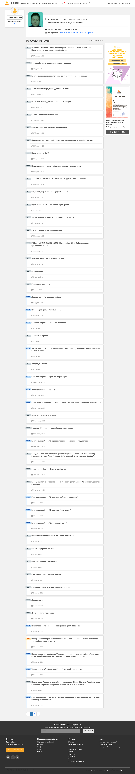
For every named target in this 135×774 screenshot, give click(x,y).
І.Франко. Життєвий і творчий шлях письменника (52, 428)
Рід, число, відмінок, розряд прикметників (49, 192)
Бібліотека (31, 3)
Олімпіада (77, 3)
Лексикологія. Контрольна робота (46, 297)
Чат (63, 3)
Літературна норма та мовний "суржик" (48, 258)
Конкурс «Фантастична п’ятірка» (111, 747)
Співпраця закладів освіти (15, 744)
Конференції (41, 747)
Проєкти (71, 751)
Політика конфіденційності (120, 770)
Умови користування (105, 770)
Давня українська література (43, 389)
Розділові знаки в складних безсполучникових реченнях (55, 63)
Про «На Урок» (11, 742)
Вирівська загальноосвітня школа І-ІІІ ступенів (75, 33)
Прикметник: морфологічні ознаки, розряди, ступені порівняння (58, 166)
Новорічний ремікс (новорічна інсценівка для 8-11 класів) (55, 626)
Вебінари (40, 744)
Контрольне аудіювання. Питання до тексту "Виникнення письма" (59, 76)
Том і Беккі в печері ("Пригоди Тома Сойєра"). (50, 89)
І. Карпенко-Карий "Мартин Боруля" (46, 574)
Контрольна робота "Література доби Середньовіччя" (54, 497)
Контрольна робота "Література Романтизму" (51, 510)
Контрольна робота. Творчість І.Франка (48, 323)
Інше (84, 3)
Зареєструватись (15, 17)
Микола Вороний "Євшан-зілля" (44, 561)
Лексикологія (37, 600)
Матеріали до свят (106, 744)
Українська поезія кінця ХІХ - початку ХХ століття (52, 217)
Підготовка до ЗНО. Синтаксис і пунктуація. (50, 205)
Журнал (23, 3)
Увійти (15, 23)
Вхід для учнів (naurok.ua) (108, 742)
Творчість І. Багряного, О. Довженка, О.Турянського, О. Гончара (58, 179)
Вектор (39, 751)
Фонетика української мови (43, 549)
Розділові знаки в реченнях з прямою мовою (50, 587)
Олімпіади (71, 756)
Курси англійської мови (76, 761)
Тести (38, 3)
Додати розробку (118, 132)
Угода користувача (92, 770)
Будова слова (37, 271)
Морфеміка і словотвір (41, 284)
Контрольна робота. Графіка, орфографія (49, 377)
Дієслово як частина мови (42, 613)
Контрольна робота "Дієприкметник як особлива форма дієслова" (60, 441)
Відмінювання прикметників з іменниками (49, 127)
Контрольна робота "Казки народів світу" (49, 523)
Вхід (119, 3)
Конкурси (70, 3)
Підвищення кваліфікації (50, 3)
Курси (39, 749)
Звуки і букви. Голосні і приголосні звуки (48, 469)
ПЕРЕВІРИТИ (88, 731)
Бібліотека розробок (75, 744)
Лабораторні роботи (75, 749)
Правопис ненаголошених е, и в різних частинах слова (54, 536)
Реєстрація (126, 3)
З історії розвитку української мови (46, 230)
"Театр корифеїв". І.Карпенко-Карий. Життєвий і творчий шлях (57, 669)
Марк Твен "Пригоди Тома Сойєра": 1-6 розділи (51, 102)
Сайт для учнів (112, 3)
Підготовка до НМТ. (40, 153)
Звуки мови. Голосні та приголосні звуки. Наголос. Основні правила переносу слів (66, 402)
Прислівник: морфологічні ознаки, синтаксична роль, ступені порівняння (62, 140)
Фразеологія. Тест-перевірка (43, 415)
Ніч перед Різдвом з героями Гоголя (46, 310)
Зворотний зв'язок (15, 750)
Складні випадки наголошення (44, 114)
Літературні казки (39, 364)
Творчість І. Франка (39, 336)
